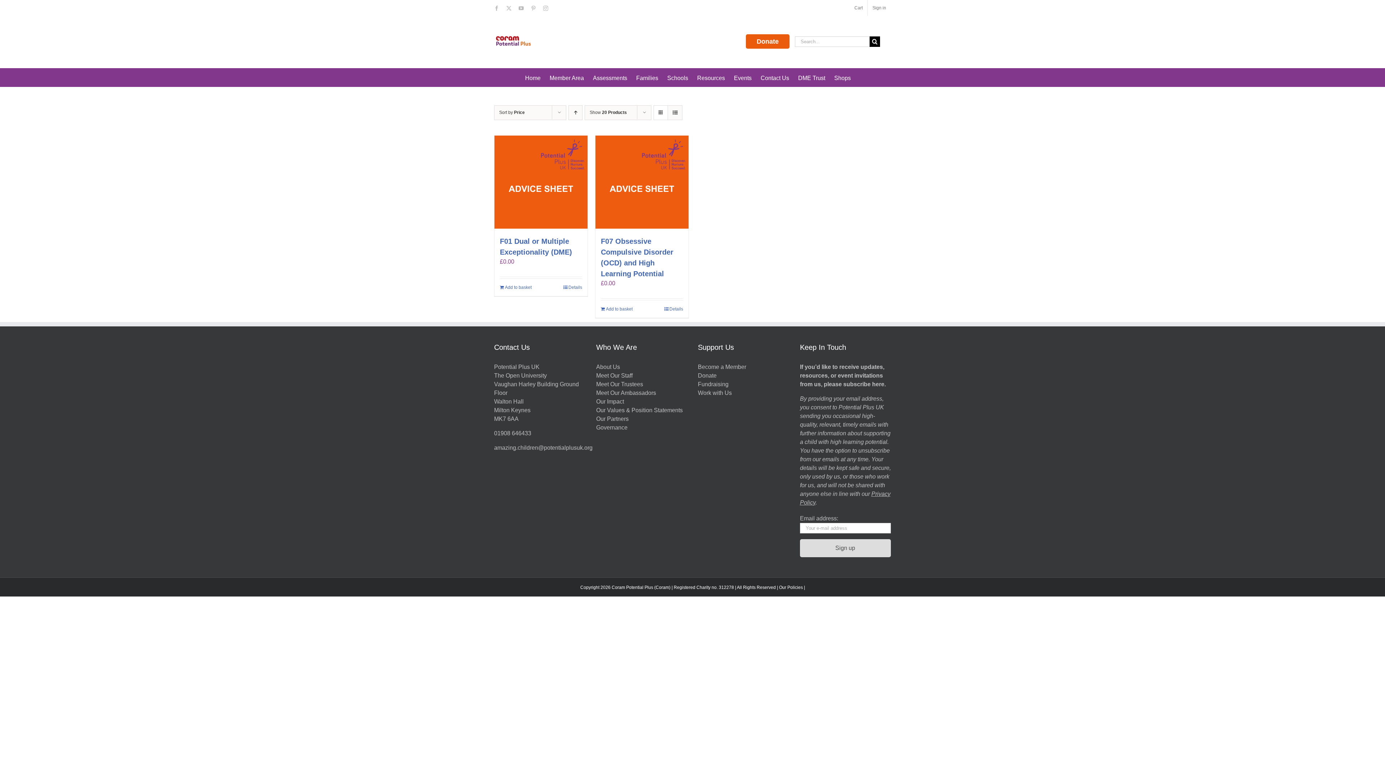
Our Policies (791, 587)
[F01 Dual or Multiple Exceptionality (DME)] (541, 182)
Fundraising (713, 384)
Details (575, 287)
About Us (608, 367)
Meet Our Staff (614, 376)
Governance (612, 427)
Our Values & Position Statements (639, 410)
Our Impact (610, 402)
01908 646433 (512, 433)
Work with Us (715, 393)
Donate (768, 41)
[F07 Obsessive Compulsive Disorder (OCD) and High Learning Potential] (642, 182)
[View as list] (675, 113)
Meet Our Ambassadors (626, 393)
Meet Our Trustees (619, 384)
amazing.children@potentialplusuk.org (543, 448)
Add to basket (518, 287)
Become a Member (722, 367)
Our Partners (612, 419)
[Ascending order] (575, 112)
